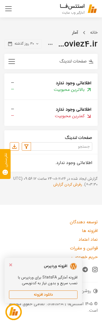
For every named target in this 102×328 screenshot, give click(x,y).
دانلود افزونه (43, 295)
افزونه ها (90, 230)
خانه (94, 32)
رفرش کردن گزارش (67, 184)
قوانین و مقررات (84, 248)
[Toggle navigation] (8, 9)
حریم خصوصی (84, 256)
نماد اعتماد (88, 239)
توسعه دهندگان (84, 222)
